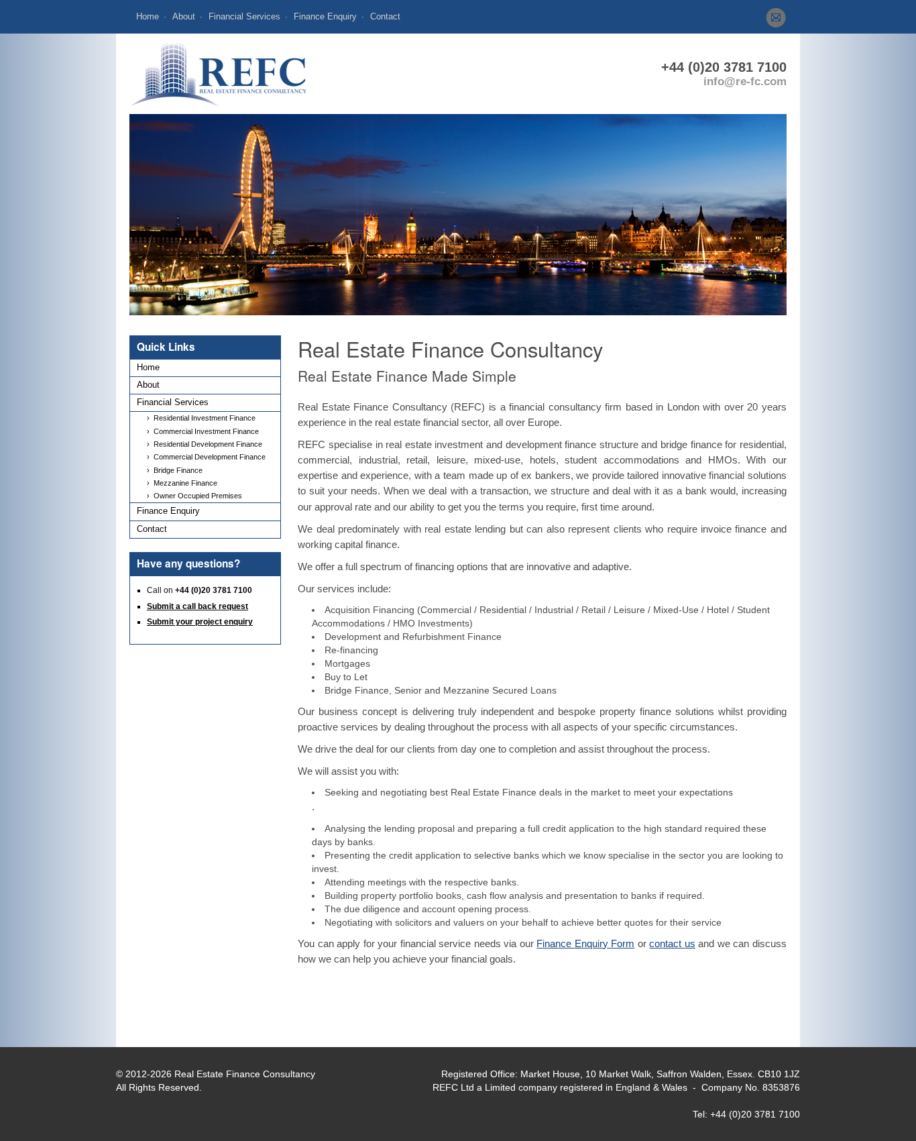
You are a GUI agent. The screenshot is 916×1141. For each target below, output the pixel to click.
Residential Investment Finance (204, 418)
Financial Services (244, 16)
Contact (385, 16)
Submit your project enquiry (200, 622)
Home (147, 16)
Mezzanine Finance (185, 483)
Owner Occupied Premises (198, 496)
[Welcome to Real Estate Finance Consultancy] (217, 73)
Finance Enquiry (325, 16)
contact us (672, 943)
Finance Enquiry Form (585, 943)
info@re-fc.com (745, 81)
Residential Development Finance (208, 444)
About (183, 16)
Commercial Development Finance (210, 457)
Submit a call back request (197, 606)
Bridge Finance (178, 470)
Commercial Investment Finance (206, 431)
